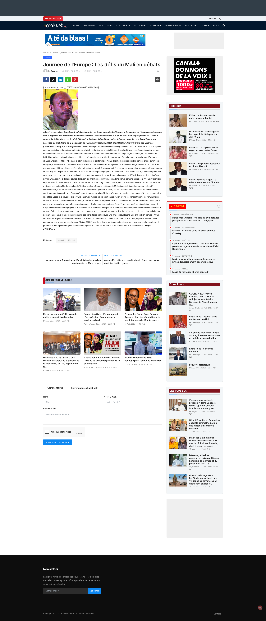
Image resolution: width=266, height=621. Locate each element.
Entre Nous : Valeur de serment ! (201, 350)
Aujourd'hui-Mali (89, 324)
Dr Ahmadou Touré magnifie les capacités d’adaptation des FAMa (204, 134)
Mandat (60, 240)
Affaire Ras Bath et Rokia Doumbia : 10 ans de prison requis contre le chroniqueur (102, 360)
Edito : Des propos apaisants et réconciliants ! (204, 165)
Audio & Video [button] (122, 25)
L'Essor (46, 321)
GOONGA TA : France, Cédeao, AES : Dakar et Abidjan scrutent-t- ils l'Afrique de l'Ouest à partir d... (203, 299)
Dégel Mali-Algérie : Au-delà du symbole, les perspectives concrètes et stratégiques (195, 219)
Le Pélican (193, 121)
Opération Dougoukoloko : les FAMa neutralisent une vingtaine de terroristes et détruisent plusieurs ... (203, 479)
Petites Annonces (52, 18)
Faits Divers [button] (104, 25)
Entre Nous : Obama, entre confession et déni (203, 318)
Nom (45, 396)
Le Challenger (194, 322)
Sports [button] (203, 25)
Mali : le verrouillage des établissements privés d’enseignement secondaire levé (193, 260)
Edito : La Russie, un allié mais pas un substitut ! (202, 116)
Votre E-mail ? (110, 396)
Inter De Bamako (194, 153)
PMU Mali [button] (88, 25)
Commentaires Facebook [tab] (84, 387)
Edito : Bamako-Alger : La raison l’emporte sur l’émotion (204, 181)
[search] (223, 25)
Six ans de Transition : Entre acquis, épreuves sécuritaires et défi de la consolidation (204, 335)
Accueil (46, 52)
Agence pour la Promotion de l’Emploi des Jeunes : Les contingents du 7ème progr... (73, 261)
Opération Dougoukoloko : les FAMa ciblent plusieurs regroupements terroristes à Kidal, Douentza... (195, 246)
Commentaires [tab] (55, 387)
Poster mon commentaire (57, 442)
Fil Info (76, 25)
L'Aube (192, 368)
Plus (215, 25)
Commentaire (49, 408)
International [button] (172, 25)
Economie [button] (154, 25)
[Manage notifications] (260, 607)
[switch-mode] (221, 19)
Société (55, 52)
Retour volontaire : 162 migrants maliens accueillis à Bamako (60, 315)
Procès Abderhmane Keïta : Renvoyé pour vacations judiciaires (143, 359)
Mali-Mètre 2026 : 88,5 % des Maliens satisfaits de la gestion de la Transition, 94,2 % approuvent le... (61, 362)
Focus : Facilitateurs (199, 364)
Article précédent (92, 255)
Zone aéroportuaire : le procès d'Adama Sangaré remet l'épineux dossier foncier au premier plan (202, 404)
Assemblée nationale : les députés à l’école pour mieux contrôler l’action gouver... (131, 261)
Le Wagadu (193, 411)
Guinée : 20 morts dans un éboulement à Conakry (193, 232)
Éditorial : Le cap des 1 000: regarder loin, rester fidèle (204, 149)
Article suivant (111, 255)
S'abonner (94, 590)
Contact (212, 18)
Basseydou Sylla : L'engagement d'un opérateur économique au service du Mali (101, 317)
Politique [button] (139, 25)
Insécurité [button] (190, 25)
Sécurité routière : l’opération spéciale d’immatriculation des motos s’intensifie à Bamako (204, 424)
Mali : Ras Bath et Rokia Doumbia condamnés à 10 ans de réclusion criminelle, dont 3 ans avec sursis (203, 441)
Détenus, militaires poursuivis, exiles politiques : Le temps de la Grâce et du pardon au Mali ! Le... (204, 459)
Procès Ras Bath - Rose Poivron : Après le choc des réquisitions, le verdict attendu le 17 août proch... (142, 317)
